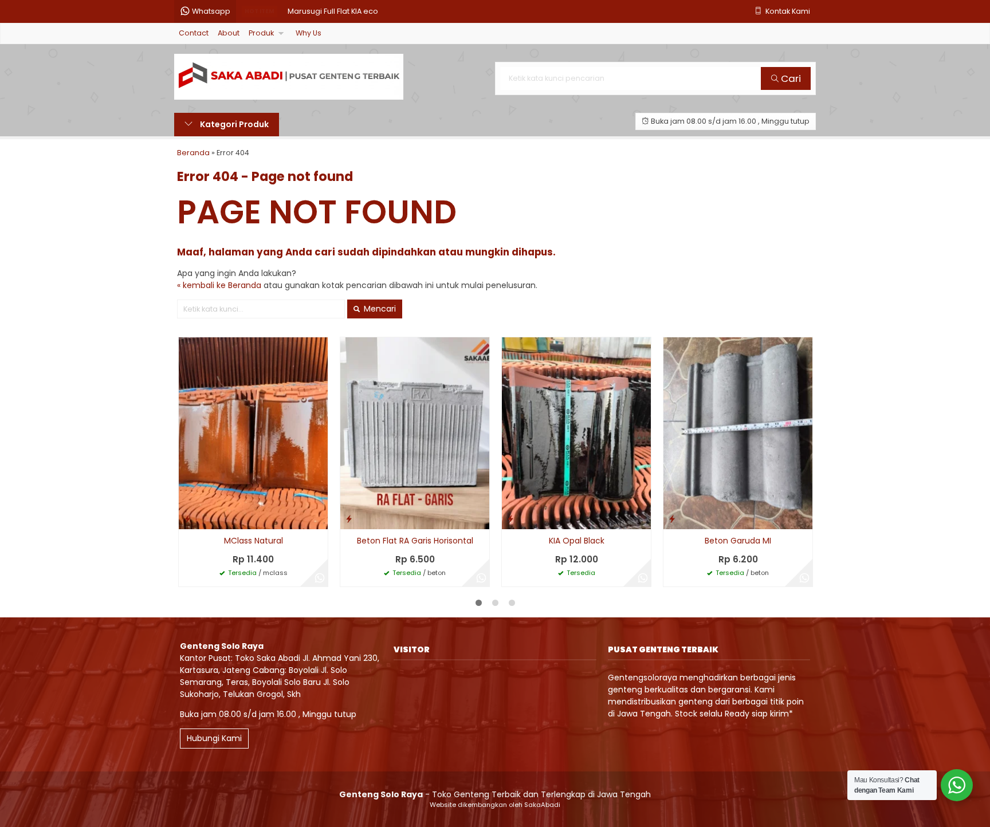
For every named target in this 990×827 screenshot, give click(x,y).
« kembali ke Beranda (219, 285)
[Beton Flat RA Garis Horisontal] (414, 433)
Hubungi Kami (214, 738)
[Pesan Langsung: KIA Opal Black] (510, 518)
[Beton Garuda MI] (737, 433)
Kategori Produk (233, 124)
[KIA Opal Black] (576, 433)
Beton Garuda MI (738, 540)
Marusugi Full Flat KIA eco (333, 11)
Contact (194, 33)
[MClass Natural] (253, 433)
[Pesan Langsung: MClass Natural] (187, 518)
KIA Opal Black (576, 540)
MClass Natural (253, 540)
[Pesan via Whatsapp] (319, 578)
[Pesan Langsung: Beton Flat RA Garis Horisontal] (349, 518)
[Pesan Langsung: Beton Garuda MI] (672, 518)
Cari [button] (790, 78)
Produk (261, 33)
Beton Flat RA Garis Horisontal (415, 540)
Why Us (308, 33)
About (228, 33)
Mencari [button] (379, 308)
